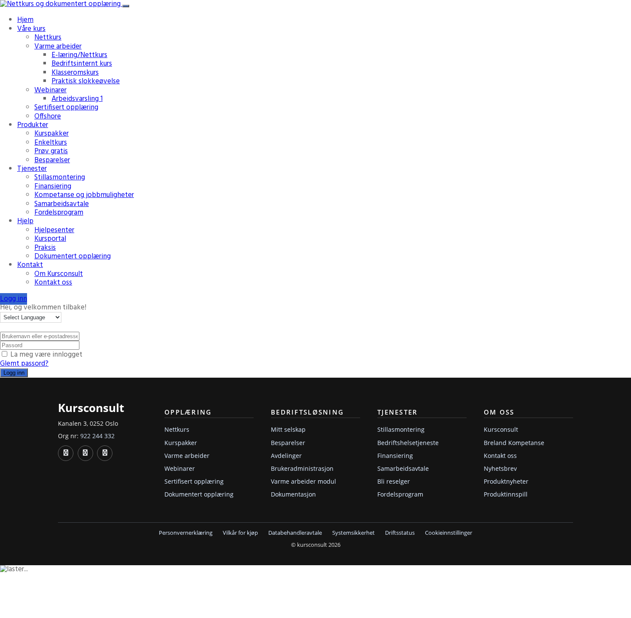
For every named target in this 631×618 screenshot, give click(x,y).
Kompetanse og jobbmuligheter (84, 195)
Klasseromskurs (75, 73)
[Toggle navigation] (125, 6)
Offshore (47, 116)
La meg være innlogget (46, 354)
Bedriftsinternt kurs (82, 64)
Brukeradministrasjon (302, 468)
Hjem (25, 20)
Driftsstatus (400, 533)
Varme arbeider (58, 46)
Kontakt (30, 265)
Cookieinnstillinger (448, 533)
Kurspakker (51, 133)
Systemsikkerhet (353, 533)
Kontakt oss (53, 282)
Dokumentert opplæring (72, 256)
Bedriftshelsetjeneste (408, 443)
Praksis (45, 248)
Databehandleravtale (295, 533)
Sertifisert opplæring (66, 107)
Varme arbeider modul (303, 481)
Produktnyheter (506, 481)
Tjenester (32, 169)
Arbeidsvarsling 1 (77, 99)
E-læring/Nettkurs (79, 55)
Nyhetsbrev (500, 468)
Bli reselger (393, 481)
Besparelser (52, 160)
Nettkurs (47, 37)
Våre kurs (31, 29)
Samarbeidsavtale (61, 204)
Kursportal (50, 239)
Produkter (32, 125)
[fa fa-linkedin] (65, 453)
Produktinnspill (506, 494)
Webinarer (50, 90)
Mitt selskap (288, 429)
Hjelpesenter (54, 230)
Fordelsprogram (58, 212)
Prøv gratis (51, 151)
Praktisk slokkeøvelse (86, 81)
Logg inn (13, 299)
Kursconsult (501, 429)
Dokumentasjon (293, 494)
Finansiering (52, 186)
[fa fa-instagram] (104, 453)
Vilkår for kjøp (240, 533)
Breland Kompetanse (514, 443)
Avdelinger (286, 455)
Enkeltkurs (50, 142)
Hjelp (25, 221)
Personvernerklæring (185, 533)
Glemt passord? (24, 364)
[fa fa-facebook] (85, 453)
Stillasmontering (59, 177)
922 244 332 (97, 436)
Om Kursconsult (58, 274)
